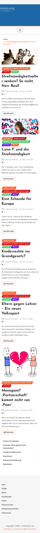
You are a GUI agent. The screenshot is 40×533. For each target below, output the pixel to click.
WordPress (8, 529)
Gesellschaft (7, 497)
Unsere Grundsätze (11, 441)
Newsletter (7, 464)
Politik (4, 488)
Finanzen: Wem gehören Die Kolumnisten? (14, 446)
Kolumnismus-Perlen (10, 509)
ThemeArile (31, 529)
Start (4, 484)
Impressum (7, 456)
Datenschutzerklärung (12, 460)
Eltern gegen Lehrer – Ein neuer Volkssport (19, 308)
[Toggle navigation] (20, 30)
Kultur (4, 500)
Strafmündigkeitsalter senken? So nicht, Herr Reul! (20, 81)
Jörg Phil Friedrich (11, 410)
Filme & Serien (7, 505)
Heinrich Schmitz (11, 91)
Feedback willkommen (12, 452)
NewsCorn (19, 529)
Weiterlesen (8, 113)
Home (5, 39)
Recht (4, 492)
